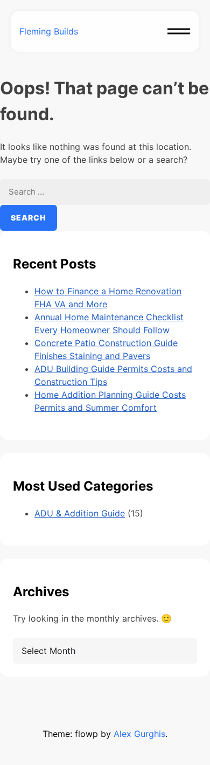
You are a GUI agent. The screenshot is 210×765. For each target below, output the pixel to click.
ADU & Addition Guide (79, 513)
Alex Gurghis (139, 733)
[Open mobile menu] (179, 31)
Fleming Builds (48, 31)
